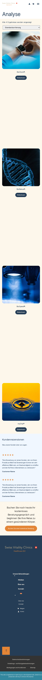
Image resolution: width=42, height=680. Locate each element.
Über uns (21, 584)
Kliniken (21, 580)
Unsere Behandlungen (21, 574)
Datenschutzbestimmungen (21, 659)
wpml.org (18, 674)
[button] (38, 4)
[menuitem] (21, 594)
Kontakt (21, 589)
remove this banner (27, 676)
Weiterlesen (21, 78)
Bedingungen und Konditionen (16, 667)
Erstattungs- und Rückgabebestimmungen (21, 663)
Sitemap (32, 667)
